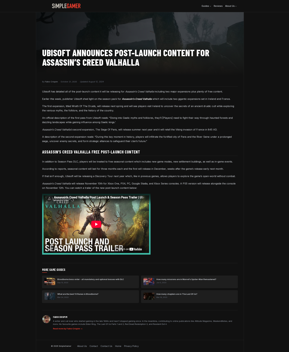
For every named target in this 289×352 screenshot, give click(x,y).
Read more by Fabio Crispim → (67, 329)
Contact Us (106, 346)
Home (118, 346)
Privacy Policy (131, 346)
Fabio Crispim (51, 81)
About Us (82, 346)
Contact (94, 346)
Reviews (218, 6)
